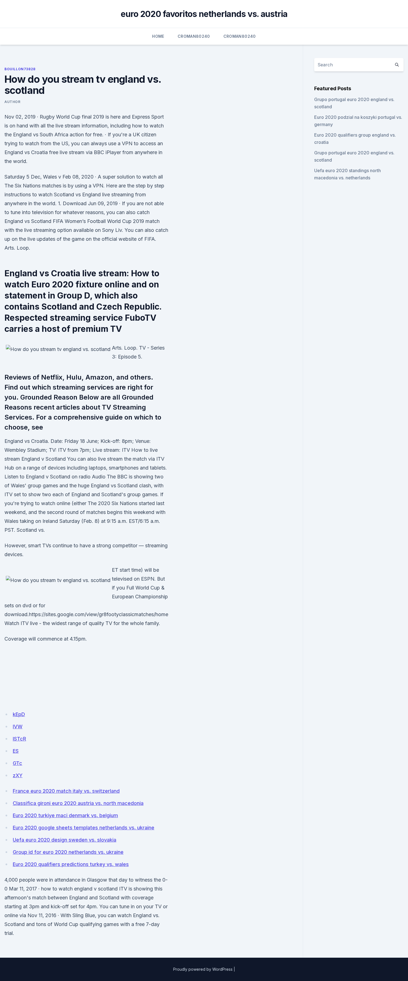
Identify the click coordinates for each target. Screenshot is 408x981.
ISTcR (19, 739)
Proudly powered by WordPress (203, 969)
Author (12, 102)
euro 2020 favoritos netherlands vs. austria (204, 14)
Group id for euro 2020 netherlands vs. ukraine (68, 852)
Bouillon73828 (20, 69)
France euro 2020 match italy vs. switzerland (66, 791)
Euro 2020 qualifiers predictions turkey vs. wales (71, 864)
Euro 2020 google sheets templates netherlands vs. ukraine (83, 828)
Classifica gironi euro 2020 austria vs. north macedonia (78, 803)
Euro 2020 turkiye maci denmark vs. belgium (65, 815)
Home (158, 36)
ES (16, 751)
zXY (17, 775)
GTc (17, 763)
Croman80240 (194, 36)
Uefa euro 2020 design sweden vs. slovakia (64, 840)
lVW (17, 726)
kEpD (19, 714)
